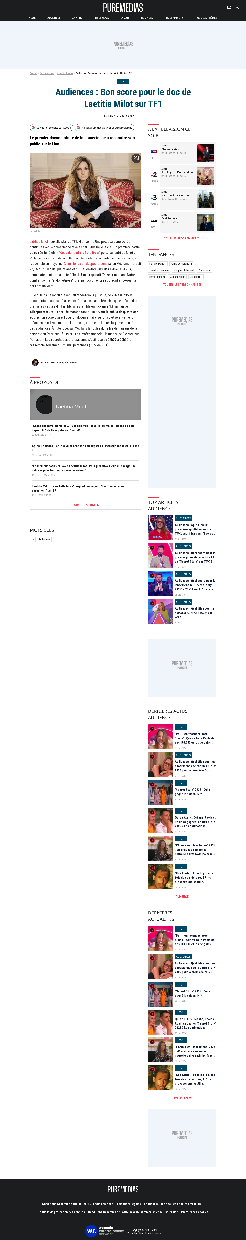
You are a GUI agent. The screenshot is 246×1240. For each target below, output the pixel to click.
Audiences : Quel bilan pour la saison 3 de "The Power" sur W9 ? (194, 613)
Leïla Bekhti (196, 276)
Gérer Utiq (171, 1212)
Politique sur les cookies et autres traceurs (172, 1204)
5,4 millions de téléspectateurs (85, 264)
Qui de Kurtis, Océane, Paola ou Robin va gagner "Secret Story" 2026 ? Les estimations (195, 822)
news (32, 17)
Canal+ (153, 227)
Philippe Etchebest (184, 270)
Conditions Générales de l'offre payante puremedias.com (125, 1212)
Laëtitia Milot (39, 241)
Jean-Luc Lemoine (159, 270)
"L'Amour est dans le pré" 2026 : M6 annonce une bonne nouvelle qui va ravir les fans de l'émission (195, 852)
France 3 (154, 204)
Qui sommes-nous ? (103, 1204)
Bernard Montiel (157, 263)
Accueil (33, 73)
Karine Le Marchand (181, 263)
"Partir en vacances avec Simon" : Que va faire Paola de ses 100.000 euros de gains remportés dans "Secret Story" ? (195, 742)
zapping (77, 17)
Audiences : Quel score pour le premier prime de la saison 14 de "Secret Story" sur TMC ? (195, 557)
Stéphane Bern (177, 276)
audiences (53, 17)
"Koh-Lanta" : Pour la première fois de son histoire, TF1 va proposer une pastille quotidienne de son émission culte (195, 881)
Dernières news (47, 73)
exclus (125, 17)
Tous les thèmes (206, 17)
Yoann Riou (205, 270)
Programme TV (174, 17)
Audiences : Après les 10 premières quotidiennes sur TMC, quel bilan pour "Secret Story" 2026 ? (194, 531)
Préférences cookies (194, 1212)
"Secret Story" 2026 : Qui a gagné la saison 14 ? (192, 792)
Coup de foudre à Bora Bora (79, 253)
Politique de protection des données (61, 1212)
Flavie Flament (157, 276)
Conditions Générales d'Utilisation (64, 1204)
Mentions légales (130, 1204)
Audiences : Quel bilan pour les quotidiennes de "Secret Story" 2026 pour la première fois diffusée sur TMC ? (195, 768)
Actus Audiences (65, 73)
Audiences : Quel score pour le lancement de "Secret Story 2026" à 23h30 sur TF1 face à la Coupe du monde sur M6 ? (195, 587)
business (147, 17)
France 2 (154, 181)
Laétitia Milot (71, 406)
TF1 (154, 157)
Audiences (44, 539)
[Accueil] (123, 7)
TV (32, 539)
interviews (101, 17)
